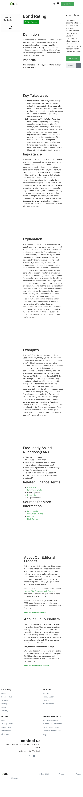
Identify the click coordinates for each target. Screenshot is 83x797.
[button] (54, 3)
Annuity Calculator (50, 720)
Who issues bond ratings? (35, 460)
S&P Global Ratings (35, 514)
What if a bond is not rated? (36, 470)
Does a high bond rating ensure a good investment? (40, 476)
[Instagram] (38, 756)
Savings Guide (7, 724)
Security (4, 710)
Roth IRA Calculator (51, 727)
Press (3, 707)
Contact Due (6, 697)
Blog (44, 734)
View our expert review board (36, 665)
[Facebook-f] (25, 756)
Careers (4, 700)
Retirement (6, 730)
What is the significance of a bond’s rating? (42, 467)
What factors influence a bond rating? (40, 462)
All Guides (5, 734)
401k (3, 720)
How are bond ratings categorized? (39, 465)
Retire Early (6, 727)
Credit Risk (31, 487)
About (3, 693)
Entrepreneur (53, 591)
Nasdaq (27, 591)
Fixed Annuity (48, 697)
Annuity (46, 693)
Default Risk (32, 495)
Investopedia (32, 511)
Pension (46, 700)
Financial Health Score (52, 730)
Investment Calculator (52, 724)
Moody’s (30, 516)
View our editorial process (35, 612)
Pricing (4, 704)
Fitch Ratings (32, 519)
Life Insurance (48, 704)
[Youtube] (34, 756)
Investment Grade (34, 490)
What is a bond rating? (34, 457)
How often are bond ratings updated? (40, 473)
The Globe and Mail (39, 591)
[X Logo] (30, 756)
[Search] (78, 65)
